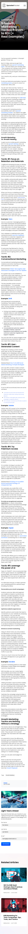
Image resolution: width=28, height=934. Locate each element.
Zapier (11, 528)
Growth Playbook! (12, 768)
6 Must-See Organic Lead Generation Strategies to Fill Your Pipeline (13, 269)
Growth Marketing (6, 20)
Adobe (11, 405)
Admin (5, 783)
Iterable (12, 662)
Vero (10, 219)
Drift (10, 298)
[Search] (24, 10)
